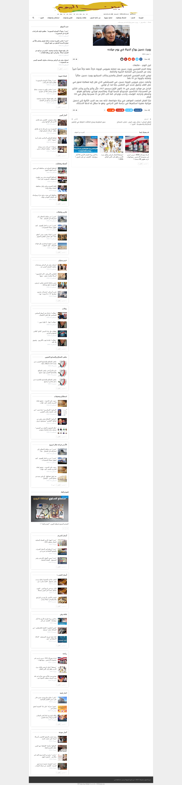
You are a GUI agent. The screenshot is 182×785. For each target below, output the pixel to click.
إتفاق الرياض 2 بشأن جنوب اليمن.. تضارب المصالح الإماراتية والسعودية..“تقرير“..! (134, 123)
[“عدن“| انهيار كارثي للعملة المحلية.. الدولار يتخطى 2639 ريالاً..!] (62, 542)
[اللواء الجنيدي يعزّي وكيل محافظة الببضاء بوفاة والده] (62, 188)
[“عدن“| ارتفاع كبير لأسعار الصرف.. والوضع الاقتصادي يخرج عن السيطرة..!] (62, 551)
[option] (49, 511)
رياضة (146, 137)
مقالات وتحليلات (81, 17)
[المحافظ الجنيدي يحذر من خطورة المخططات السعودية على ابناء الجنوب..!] (62, 179)
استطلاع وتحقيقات (53, 17)
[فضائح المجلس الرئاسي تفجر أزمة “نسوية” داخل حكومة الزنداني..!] (62, 140)
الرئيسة (141, 17)
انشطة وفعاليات (121, 17)
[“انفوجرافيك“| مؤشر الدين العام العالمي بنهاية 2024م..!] (49, 509)
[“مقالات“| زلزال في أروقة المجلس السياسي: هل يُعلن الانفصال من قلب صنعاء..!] (62, 315)
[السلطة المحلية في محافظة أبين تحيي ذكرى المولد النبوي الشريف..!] (62, 170)
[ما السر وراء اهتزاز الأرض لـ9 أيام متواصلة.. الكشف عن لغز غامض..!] (86, 144)
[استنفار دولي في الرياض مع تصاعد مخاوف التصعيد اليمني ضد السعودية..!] (62, 267)
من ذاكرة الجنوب (95, 17)
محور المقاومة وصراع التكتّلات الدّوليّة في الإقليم (89, 122)
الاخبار (133, 17)
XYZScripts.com (100, 784)
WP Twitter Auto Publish (83, 784)
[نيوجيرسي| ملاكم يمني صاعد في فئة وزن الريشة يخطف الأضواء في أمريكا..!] (62, 678)
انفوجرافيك (65, 497)
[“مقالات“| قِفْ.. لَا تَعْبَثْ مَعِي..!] (62, 324)
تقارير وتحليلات (67, 17)
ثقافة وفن (94, 137)
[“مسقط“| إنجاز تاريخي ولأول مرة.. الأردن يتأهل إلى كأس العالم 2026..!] (111, 144)
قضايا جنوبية (108, 17)
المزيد (42, 17)
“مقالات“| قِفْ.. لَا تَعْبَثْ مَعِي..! (47, 322)
